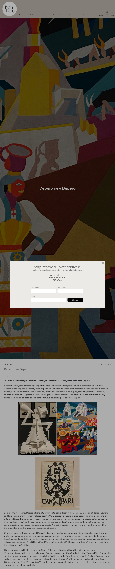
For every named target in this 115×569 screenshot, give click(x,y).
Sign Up (75, 300)
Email (33, 296)
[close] (103, 263)
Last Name (61, 287)
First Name (35, 287)
